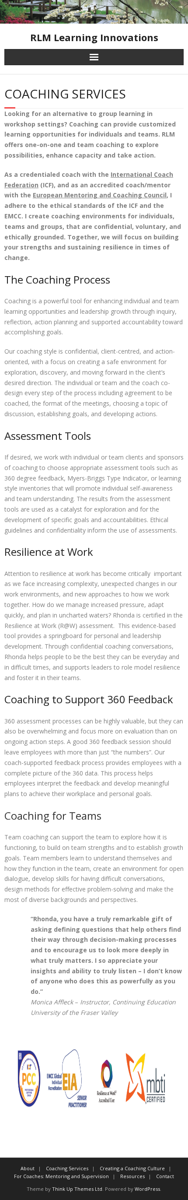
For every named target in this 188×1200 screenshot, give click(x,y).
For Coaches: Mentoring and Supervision (61, 1176)
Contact (165, 1176)
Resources (132, 1176)
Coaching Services (67, 1168)
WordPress (147, 1189)
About (28, 1168)
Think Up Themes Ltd (77, 1189)
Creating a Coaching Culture (132, 1168)
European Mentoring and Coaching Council (100, 195)
